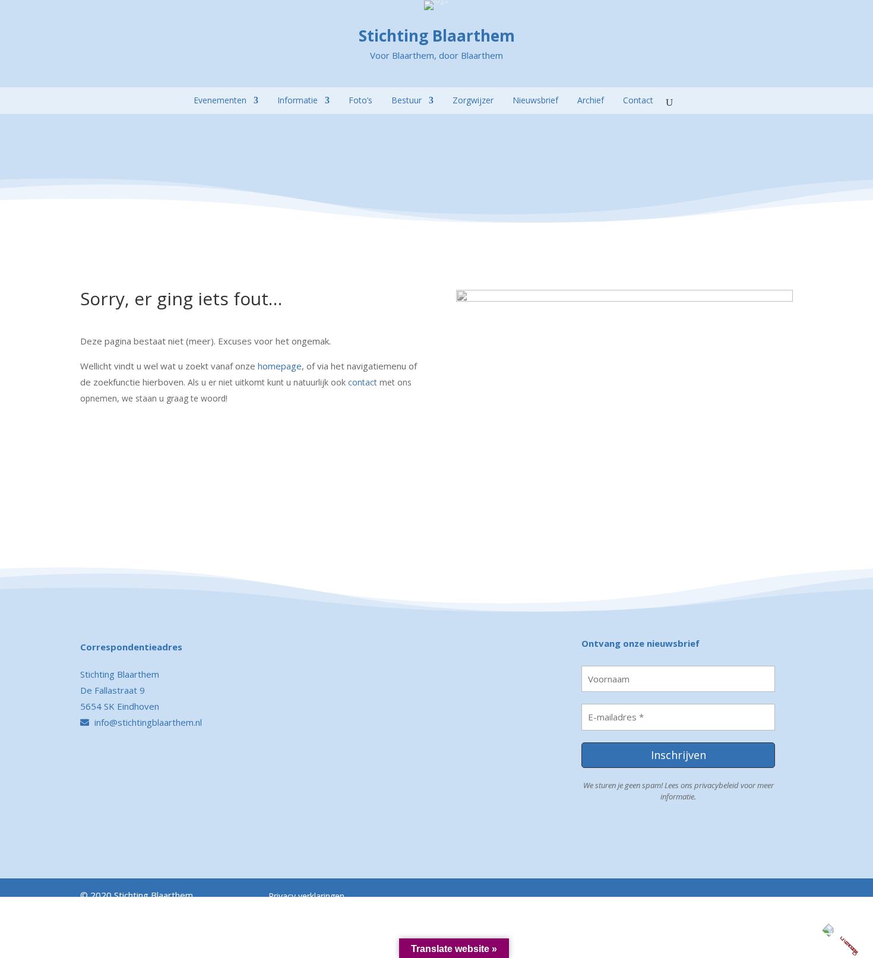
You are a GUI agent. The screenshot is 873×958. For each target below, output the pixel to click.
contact (362, 382)
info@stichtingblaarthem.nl (147, 722)
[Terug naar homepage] (90, 82)
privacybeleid (716, 785)
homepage (280, 366)
